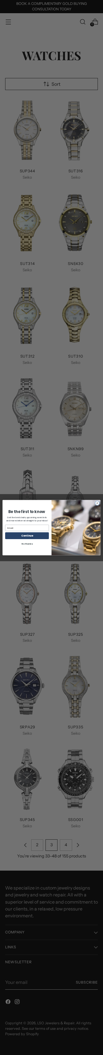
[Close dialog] (97, 503)
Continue (27, 535)
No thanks (26, 543)
